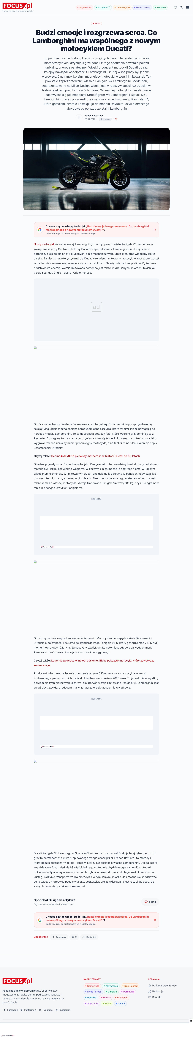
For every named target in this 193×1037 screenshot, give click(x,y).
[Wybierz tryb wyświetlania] (175, 7)
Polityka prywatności (164, 985)
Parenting (128, 991)
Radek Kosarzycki (94, 115)
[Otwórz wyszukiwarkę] (181, 7)
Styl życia (92, 1003)
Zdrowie (161, 7)
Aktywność (104, 7)
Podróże (91, 997)
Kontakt (156, 997)
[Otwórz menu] (187, 7)
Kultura (107, 997)
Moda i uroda (143, 7)
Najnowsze (85, 7)
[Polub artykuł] (116, 119)
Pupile (108, 1003)
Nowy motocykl (44, 244)
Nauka (121, 1003)
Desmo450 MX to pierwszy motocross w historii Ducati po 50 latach (95, 456)
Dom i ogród (123, 7)
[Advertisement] (96, 523)
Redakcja (157, 991)
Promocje (122, 997)
